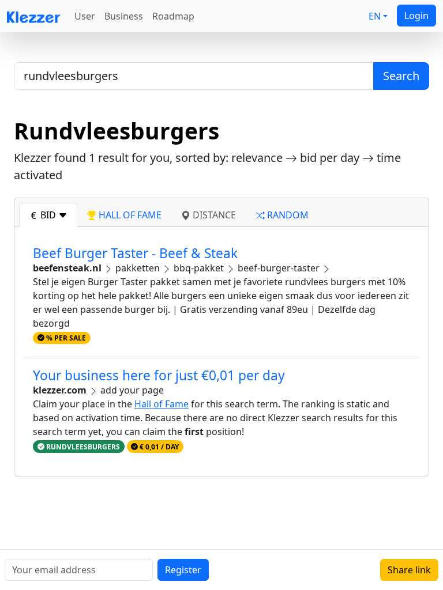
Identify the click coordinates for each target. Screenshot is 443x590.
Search (401, 76)
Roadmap (173, 16)
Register (183, 569)
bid (48, 215)
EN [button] (375, 16)
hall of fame (129, 215)
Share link (409, 569)
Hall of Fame (161, 404)
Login (416, 15)
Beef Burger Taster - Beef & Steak (135, 253)
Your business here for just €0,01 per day (159, 375)
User (84, 16)
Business (123, 16)
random (287, 215)
